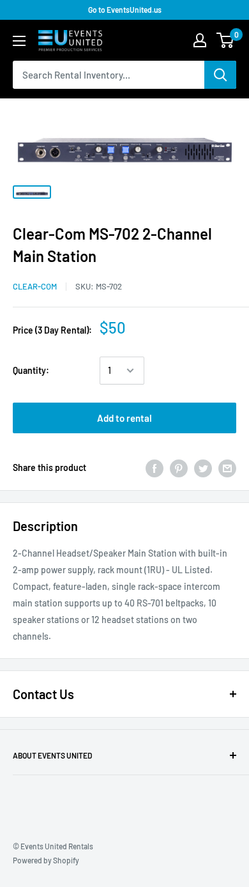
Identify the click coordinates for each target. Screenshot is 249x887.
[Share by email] (227, 468)
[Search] (220, 75)
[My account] (199, 40)
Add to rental (124, 418)
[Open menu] (19, 41)
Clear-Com (35, 286)
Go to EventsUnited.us (125, 9)
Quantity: (31, 370)
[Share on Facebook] (154, 468)
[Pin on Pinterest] (179, 468)
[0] (226, 40)
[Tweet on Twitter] (203, 468)
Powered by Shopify (46, 860)
